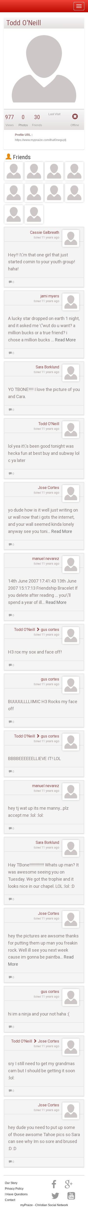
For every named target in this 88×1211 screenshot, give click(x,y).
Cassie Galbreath (44, 232)
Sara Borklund (47, 367)
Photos (23, 125)
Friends (21, 157)
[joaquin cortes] (74, 192)
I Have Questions (16, 1194)
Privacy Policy (14, 1188)
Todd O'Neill (48, 423)
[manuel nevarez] (13, 214)
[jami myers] (34, 214)
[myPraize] (15, 6)
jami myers (50, 296)
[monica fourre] (13, 171)
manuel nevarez (45, 558)
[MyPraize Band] (74, 171)
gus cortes (49, 629)
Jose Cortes (48, 487)
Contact (10, 1200)
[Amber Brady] (54, 171)
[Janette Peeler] (13, 192)
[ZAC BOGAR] (54, 192)
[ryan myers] (34, 192)
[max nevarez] (34, 171)
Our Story (11, 1183)
